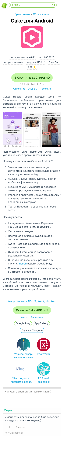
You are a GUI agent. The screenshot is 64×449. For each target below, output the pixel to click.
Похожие (45, 88)
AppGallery (41, 323)
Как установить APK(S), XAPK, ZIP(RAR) (32, 301)
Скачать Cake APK (32, 310)
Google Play (23, 323)
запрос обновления (32, 317)
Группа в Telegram (32, 330)
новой (23, 263)
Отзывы (33, 88)
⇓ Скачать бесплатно (32, 77)
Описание (19, 88)
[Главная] (4, 7)
